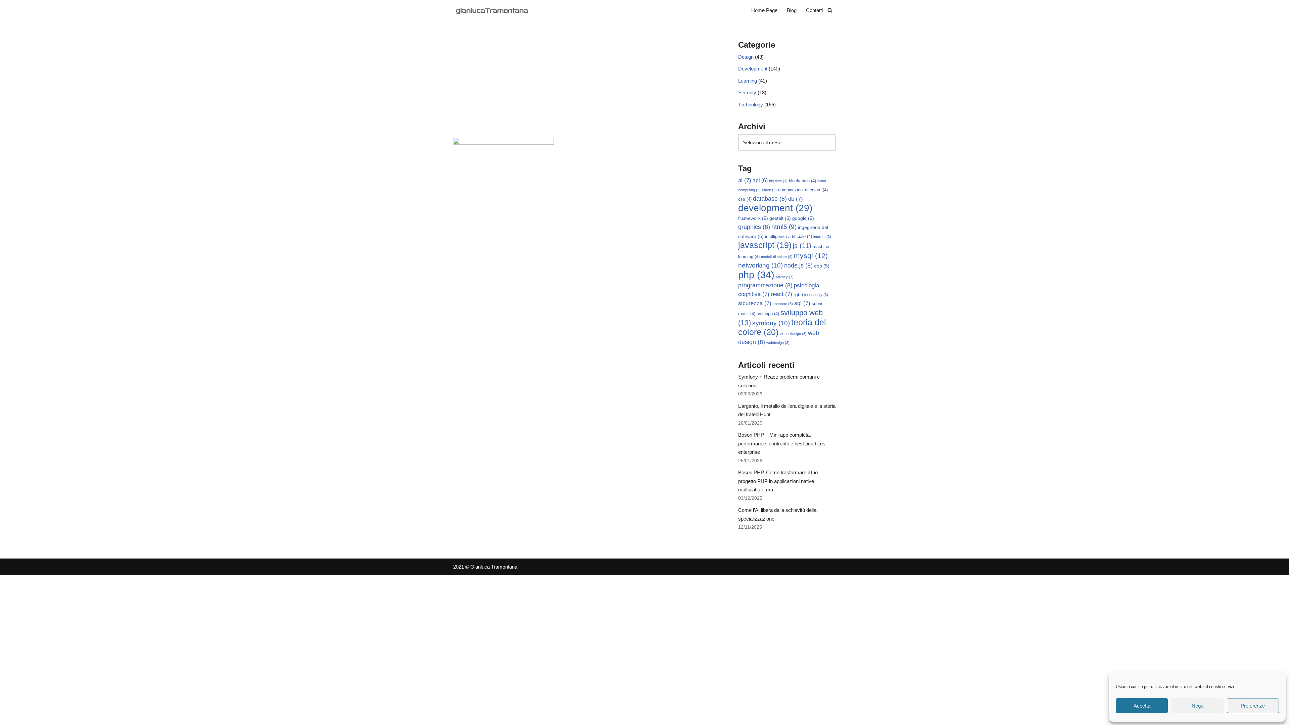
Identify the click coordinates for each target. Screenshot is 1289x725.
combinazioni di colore (803, 190)
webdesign (778, 343)
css (745, 199)
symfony (771, 323)
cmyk (769, 190)
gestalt (780, 218)
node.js (798, 265)
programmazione (765, 285)
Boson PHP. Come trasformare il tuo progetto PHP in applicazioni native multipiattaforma (778, 481)
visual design (793, 334)
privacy (785, 277)
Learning (747, 81)
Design (746, 57)
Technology (750, 104)
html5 (784, 226)
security (818, 295)
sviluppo (768, 313)
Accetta (1142, 706)
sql (802, 303)
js (802, 245)
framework (753, 218)
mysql (811, 255)
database (770, 198)
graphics (754, 227)
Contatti (814, 10)
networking (760, 265)
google (803, 218)
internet (822, 237)
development (775, 208)
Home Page (764, 10)
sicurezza (754, 303)
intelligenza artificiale (788, 236)
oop (821, 266)
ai (744, 180)
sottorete (783, 304)
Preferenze (1253, 706)
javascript (765, 245)
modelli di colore (777, 257)
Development (752, 68)
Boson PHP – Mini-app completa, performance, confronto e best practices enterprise (781, 443)
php (756, 274)
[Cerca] (829, 10)
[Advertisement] (585, 88)
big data (778, 181)
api (760, 180)
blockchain (802, 181)
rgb (801, 294)
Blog (792, 10)
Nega (1197, 706)
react (781, 294)
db (795, 199)
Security (747, 92)
